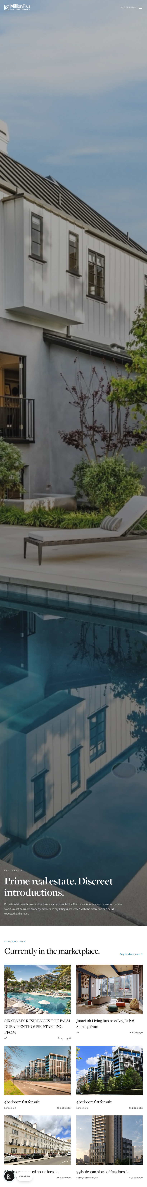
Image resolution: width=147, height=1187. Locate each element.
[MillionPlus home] (17, 7)
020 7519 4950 (128, 7)
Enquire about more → (131, 954)
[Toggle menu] (140, 7)
